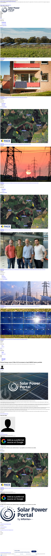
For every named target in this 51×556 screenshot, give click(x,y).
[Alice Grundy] (2, 368)
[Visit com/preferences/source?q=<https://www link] (13, 501)
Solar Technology (2, 305)
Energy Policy (2, 182)
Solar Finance (3, 105)
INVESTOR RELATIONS (10, 1)
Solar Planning (2, 143)
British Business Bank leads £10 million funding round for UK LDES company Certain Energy (11, 269)
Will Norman (2, 183)
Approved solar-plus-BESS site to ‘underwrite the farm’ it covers (8, 144)
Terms (10, 552)
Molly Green (2, 230)
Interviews (3, 346)
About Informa (2, 552)
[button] (25, 4)
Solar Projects (4, 25)
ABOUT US (5, 1)
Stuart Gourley (2, 59)
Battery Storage (3, 358)
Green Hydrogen (4, 189)
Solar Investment (4, 103)
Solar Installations (4, 277)
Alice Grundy (2, 369)
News (2, 360)
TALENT (14, 1)
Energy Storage (5, 192)
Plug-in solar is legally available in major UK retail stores (7, 97)
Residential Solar (2, 96)
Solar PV (3, 275)
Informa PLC (1, 1)
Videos (2, 352)
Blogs (2, 345)
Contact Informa (6, 552)
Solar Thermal (3, 276)
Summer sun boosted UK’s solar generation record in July (7, 339)
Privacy (8, 552)
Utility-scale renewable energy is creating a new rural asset (7, 58)
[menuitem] (25, 19)
